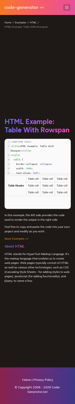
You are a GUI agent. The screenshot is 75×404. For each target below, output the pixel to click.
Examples (20, 22)
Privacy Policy (43, 380)
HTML (33, 22)
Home (8, 22)
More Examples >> (17, 238)
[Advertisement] (37, 73)
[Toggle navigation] (66, 7)
